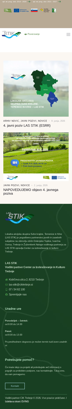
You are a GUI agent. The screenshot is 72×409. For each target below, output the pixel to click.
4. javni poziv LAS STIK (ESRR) (27, 125)
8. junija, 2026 (58, 121)
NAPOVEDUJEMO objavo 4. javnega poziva (30, 191)
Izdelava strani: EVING (17, 401)
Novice (42, 121)
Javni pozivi (28, 121)
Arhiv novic (11, 121)
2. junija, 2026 (41, 185)
